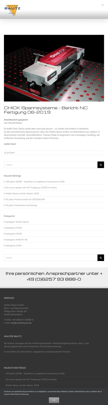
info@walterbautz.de (21, 323)
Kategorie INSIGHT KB (16, 239)
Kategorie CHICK (14, 227)
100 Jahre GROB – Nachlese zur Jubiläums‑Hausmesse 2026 (35, 181)
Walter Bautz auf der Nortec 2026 (22, 193)
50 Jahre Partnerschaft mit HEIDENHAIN (25, 199)
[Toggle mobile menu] (102, 5)
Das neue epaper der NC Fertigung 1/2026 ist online (31, 187)
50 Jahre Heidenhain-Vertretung (21, 205)
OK (54, 400)
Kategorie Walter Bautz (17, 222)
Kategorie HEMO (14, 233)
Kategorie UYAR (13, 245)
